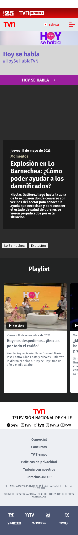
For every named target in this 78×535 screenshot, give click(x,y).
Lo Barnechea (14, 245)
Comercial (39, 439)
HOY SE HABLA (35, 79)
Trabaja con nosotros (39, 469)
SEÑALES (54, 24)
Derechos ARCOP (39, 476)
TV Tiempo (39, 454)
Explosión (38, 245)
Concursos (39, 446)
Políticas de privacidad (39, 461)
